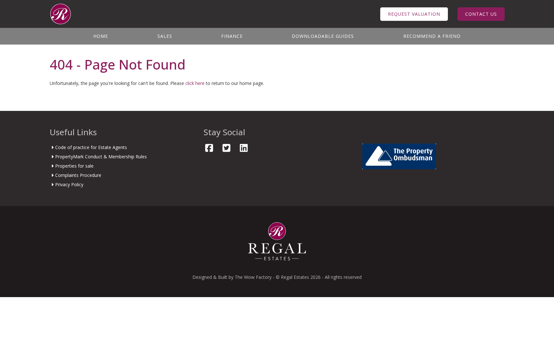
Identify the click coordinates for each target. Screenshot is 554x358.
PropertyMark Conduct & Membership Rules (101, 157)
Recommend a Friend (432, 36)
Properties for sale (74, 166)
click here (195, 83)
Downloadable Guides (323, 36)
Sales (164, 36)
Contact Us (481, 14)
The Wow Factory (253, 277)
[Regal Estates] (60, 13)
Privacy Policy (69, 184)
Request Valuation (414, 14)
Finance (232, 36)
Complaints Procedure (78, 175)
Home (100, 36)
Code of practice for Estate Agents (91, 147)
